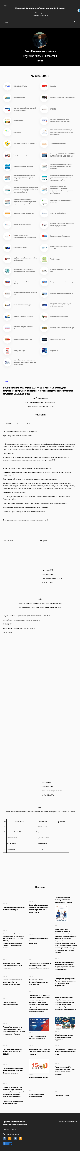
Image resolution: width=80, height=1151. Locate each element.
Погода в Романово (19, 98)
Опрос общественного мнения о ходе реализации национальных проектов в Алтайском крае (61, 132)
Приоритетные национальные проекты (61, 293)
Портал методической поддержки (60, 236)
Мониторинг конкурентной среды (23, 166)
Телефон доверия (55, 259)
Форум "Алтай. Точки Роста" (58, 213)
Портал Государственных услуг (22, 225)
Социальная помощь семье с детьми (24, 213)
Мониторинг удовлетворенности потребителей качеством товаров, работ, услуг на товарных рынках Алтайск (25, 201)
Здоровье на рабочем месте (58, 143)
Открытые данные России (57, 339)
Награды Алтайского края (21, 155)
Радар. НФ (53, 86)
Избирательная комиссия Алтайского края (62, 282)
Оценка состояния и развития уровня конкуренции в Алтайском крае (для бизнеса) (24, 178)
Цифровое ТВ (54, 351)
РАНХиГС (53, 109)
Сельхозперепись (19, 120)
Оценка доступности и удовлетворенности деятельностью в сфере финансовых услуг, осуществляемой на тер (26, 190)
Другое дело (17, 132)
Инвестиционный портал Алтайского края (62, 328)
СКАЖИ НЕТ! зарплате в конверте (23, 316)
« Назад (5, 381)
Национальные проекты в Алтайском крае (62, 98)
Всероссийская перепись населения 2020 (25, 143)
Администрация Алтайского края (23, 339)
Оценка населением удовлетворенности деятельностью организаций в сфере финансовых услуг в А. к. (61, 178)
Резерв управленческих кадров (22, 305)
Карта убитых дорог (19, 351)
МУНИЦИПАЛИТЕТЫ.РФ (20, 86)
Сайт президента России (20, 247)
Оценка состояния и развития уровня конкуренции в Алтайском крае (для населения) (60, 166)
